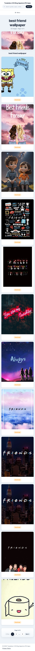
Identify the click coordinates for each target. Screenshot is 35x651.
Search (29, 6)
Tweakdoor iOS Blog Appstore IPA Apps (17, 3)
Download (17, 99)
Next (27, 634)
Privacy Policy (6, 648)
